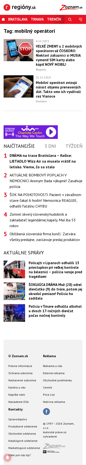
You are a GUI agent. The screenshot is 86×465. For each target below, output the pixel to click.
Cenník (47, 387)
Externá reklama (53, 373)
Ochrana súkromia (20, 373)
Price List (49, 394)
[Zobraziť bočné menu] (80, 19)
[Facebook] (46, 411)
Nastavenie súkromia (22, 380)
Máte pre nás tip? (19, 455)
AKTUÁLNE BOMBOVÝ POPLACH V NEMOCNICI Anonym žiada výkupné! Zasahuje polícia (46, 181)
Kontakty (15, 409)
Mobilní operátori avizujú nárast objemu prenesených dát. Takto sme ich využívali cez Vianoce (58, 89)
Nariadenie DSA (18, 402)
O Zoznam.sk (18, 356)
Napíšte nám (16, 394)
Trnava (37, 19)
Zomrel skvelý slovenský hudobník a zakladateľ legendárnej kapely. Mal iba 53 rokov (43, 220)
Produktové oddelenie (22, 426)
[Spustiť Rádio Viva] (30, 128)
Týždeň (73, 146)
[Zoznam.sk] (55, 447)
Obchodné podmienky (57, 380)
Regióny (41, 69)
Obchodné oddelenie (22, 433)
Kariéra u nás (17, 387)
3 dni (50, 146)
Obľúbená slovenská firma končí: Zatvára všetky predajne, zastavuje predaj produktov (45, 236)
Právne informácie (20, 366)
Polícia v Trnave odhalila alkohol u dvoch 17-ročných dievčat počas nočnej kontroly (55, 311)
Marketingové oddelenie (24, 448)
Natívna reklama (54, 402)
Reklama (49, 356)
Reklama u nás (52, 366)
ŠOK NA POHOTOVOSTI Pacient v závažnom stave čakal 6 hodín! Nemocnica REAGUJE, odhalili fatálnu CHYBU (45, 200)
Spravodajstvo (17, 419)
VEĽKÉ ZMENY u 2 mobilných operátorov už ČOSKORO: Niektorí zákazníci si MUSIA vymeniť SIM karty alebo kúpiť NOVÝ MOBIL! (59, 55)
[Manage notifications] (7, 457)
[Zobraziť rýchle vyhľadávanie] (69, 19)
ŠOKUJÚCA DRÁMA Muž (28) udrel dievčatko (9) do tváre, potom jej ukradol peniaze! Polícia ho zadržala (55, 291)
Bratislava (17, 19)
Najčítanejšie (19, 146)
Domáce (41, 101)
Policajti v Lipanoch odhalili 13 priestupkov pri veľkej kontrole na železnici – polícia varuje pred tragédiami (55, 270)
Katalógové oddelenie (23, 441)
